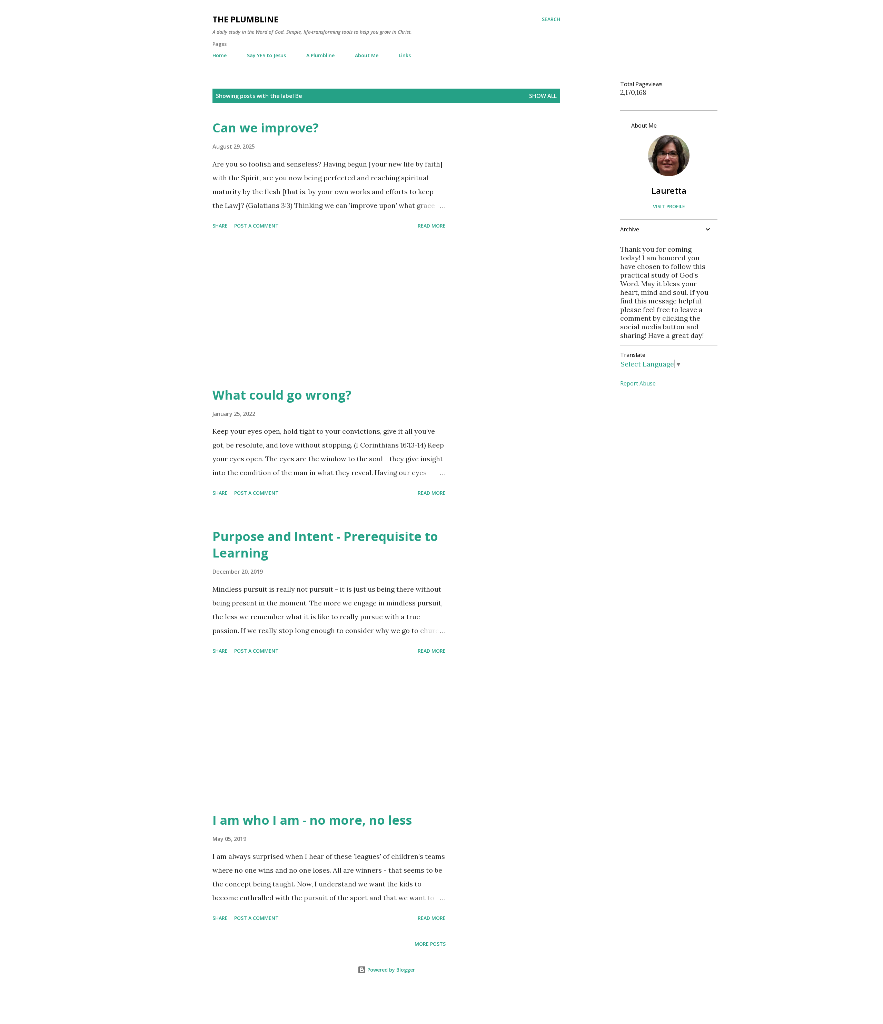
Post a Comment (256, 225)
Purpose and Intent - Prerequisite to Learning (325, 544)
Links (405, 55)
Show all (543, 96)
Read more (432, 225)
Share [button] (220, 225)
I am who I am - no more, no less (312, 820)
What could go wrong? (281, 394)
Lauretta (669, 190)
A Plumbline (320, 55)
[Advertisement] (329, 309)
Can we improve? (265, 127)
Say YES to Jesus (266, 55)
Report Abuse (638, 383)
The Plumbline (245, 19)
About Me (366, 55)
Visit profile (669, 206)
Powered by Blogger (390, 969)
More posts (430, 944)
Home (219, 55)
